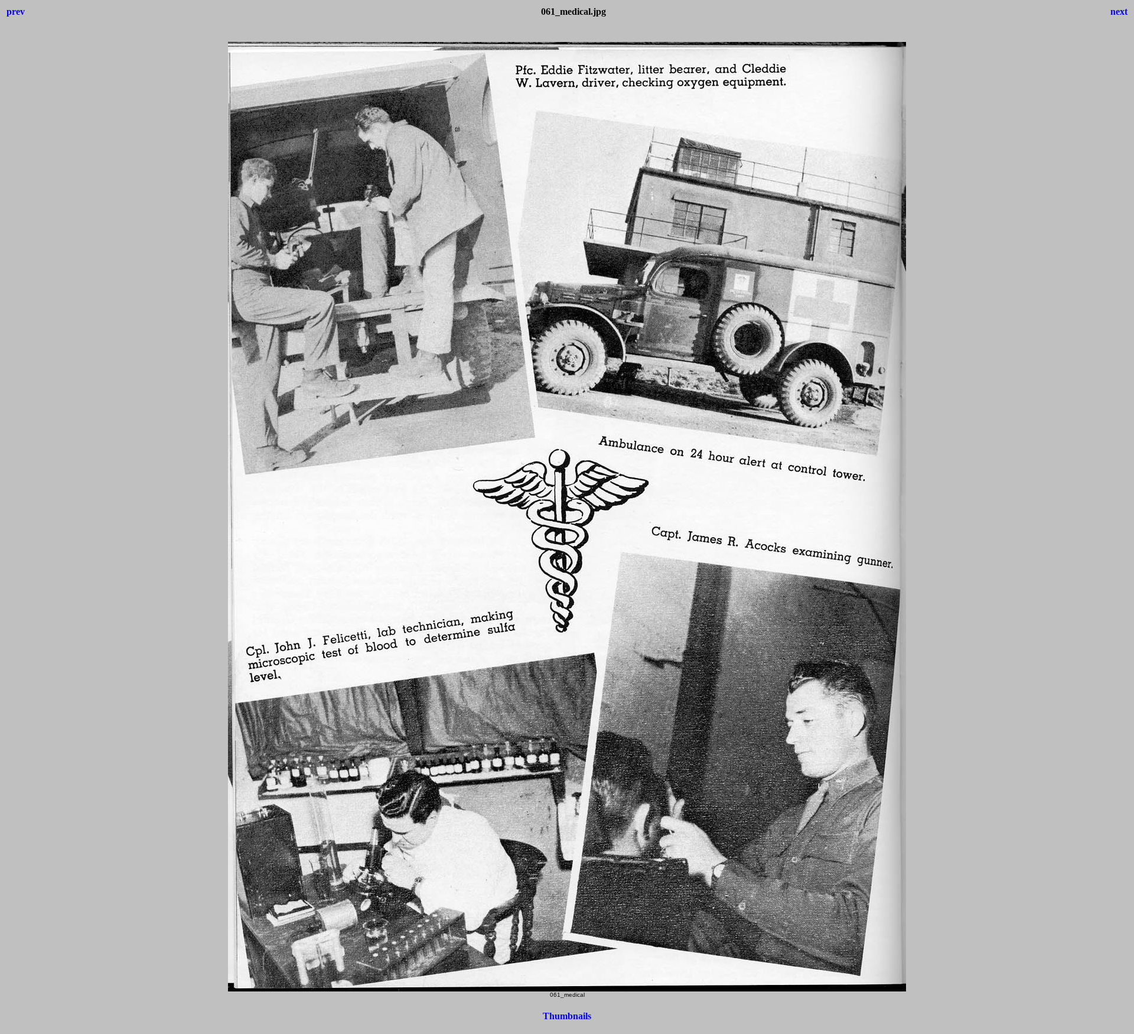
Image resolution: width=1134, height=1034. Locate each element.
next (1119, 11)
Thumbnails (567, 1016)
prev (15, 11)
